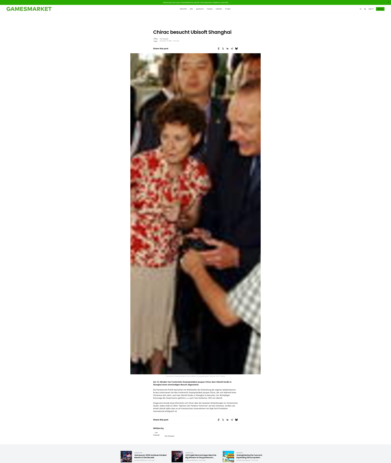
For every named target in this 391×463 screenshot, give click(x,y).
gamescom (138, 453)
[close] (388, 2)
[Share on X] (223, 48)
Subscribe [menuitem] (183, 9)
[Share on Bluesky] (236, 49)
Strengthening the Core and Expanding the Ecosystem (249, 456)
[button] (360, 9)
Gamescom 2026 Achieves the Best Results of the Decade (150, 456)
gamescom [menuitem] (200, 9)
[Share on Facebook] (218, 48)
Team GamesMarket (244, 460)
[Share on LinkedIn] (227, 48)
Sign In (371, 9)
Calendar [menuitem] (219, 9)
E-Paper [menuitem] (228, 9)
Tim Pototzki (164, 39)
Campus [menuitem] (210, 9)
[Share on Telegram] (232, 48)
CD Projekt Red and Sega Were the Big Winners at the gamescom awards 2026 (200, 457)
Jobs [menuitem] (191, 9)
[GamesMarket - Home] (91, 9)
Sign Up (380, 9)
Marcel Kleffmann (141, 460)
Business (240, 453)
